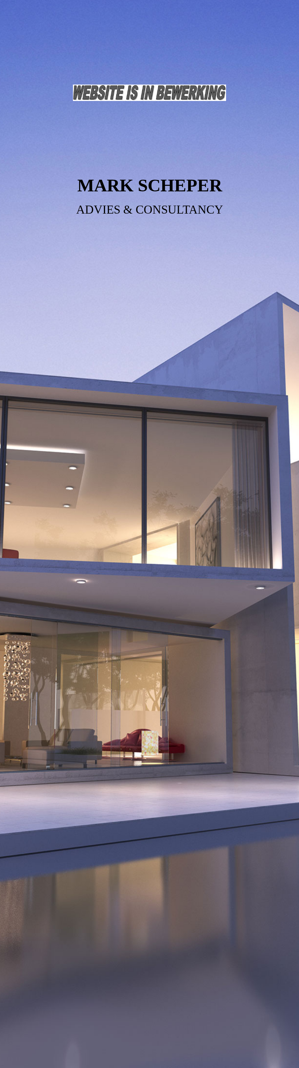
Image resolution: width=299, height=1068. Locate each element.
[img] (149, 534)
